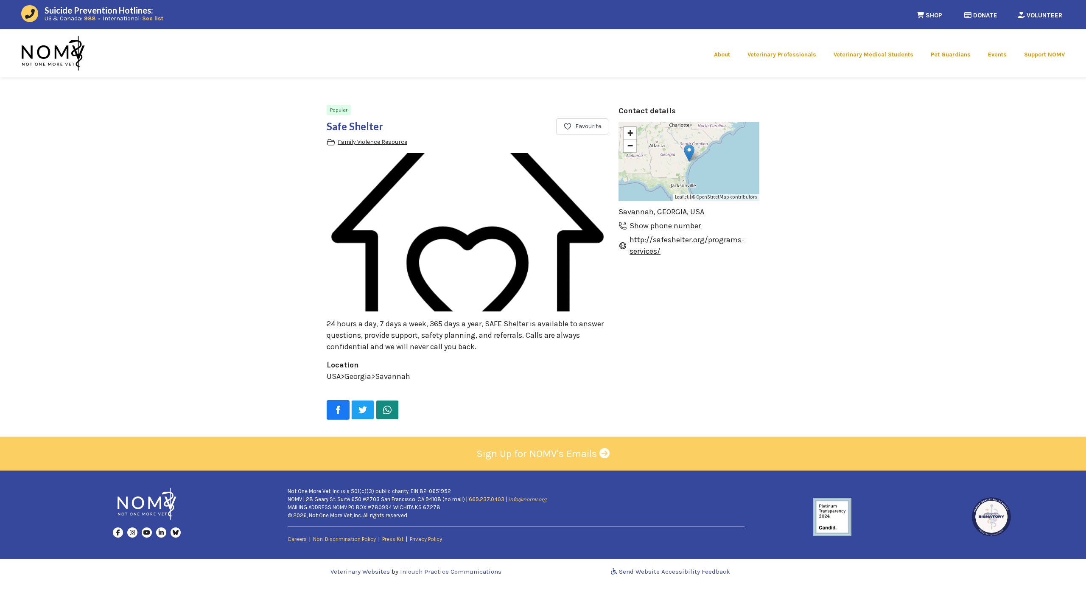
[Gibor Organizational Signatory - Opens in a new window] (991, 516)
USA (697, 211)
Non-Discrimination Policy (344, 539)
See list (152, 18)
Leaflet (682, 197)
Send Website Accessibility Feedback (673, 571)
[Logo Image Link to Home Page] (53, 52)
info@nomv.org (527, 499)
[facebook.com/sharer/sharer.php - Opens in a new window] (338, 410)
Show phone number (665, 225)
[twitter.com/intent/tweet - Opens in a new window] (362, 410)
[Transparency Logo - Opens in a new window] (832, 516)
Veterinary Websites (360, 571)
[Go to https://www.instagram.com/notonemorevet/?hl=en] (132, 532)
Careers (297, 539)
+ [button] (630, 133)
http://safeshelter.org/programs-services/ (687, 245)
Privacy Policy (426, 539)
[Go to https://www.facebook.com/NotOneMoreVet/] (118, 532)
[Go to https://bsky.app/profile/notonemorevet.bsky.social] (176, 532)
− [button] (630, 145)
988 (89, 18)
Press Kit (392, 539)
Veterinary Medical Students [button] (873, 54)
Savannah (636, 211)
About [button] (722, 54)
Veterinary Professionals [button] (781, 54)
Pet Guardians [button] (951, 54)
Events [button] (997, 54)
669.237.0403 (486, 499)
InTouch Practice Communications (450, 571)
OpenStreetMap (713, 197)
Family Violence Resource (372, 142)
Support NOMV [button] (1044, 54)
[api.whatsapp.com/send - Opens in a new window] (387, 410)
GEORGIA (672, 211)
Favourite (588, 126)
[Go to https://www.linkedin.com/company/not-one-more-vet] (161, 532)
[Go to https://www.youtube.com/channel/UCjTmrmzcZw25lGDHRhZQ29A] (147, 532)
